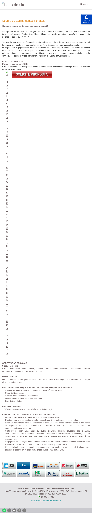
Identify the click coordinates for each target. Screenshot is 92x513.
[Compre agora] (24, 510)
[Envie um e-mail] (14, 510)
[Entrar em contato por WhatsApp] (4, 510)
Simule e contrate (87, 21)
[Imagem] (32, 77)
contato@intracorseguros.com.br (46, 501)
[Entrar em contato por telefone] (9, 510)
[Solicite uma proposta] (19, 510)
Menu (85, 4)
